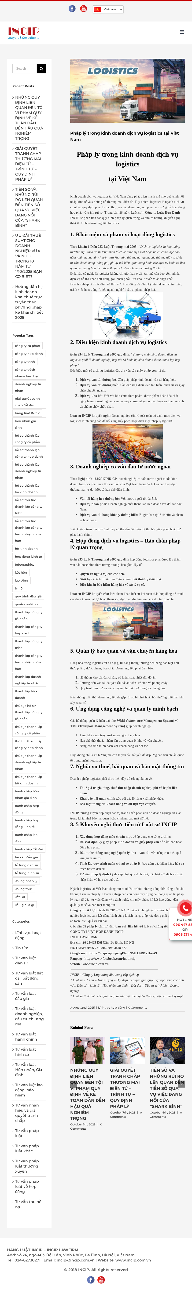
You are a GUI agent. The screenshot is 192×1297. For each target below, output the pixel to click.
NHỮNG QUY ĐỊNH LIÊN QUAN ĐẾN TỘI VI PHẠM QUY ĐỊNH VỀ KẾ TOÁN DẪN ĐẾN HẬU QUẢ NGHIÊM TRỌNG (87, 1094)
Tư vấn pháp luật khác (27, 1148)
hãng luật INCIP (27, 413)
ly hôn (20, 588)
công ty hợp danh (29, 354)
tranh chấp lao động (26, 838)
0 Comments (137, 1007)
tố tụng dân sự (26, 865)
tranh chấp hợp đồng (27, 809)
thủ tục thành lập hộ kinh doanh (28, 780)
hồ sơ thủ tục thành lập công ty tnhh (28, 506)
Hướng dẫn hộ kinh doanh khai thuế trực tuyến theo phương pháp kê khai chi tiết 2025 (29, 302)
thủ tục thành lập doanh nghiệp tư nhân (28, 762)
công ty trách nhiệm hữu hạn (27, 373)
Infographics (24, 564)
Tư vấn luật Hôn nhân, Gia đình (28, 1069)
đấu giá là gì (24, 905)
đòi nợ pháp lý (26, 881)
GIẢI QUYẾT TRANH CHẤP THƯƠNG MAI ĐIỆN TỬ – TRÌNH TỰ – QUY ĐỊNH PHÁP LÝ (125, 1088)
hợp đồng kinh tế (28, 556)
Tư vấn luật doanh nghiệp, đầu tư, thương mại (29, 1016)
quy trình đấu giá (28, 596)
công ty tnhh (25, 361)
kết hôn (21, 572)
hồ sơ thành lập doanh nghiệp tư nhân (28, 471)
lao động (21, 580)
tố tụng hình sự (27, 873)
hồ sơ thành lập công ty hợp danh (29, 453)
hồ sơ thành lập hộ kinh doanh (27, 489)
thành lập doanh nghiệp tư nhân (28, 680)
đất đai (20, 897)
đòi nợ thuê (24, 889)
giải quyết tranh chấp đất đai (27, 402)
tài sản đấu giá (26, 857)
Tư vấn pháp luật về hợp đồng (27, 1186)
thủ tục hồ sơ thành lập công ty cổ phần (28, 712)
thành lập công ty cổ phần (28, 615)
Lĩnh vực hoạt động (111, 1007)
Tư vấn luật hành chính (26, 1037)
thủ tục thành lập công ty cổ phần (28, 730)
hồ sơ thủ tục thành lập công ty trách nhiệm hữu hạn (28, 531)
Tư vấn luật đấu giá (25, 996)
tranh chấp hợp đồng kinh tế (27, 823)
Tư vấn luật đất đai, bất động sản (29, 978)
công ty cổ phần (27, 346)
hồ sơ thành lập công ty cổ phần (27, 439)
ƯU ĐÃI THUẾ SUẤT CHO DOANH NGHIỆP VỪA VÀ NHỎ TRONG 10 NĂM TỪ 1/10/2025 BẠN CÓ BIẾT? (28, 256)
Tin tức (21, 948)
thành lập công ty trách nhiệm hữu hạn (28, 662)
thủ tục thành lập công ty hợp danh (29, 744)
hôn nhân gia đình (25, 424)
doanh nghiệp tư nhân (28, 387)
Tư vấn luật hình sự (25, 1052)
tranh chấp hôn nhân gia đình (27, 794)
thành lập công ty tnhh (28, 644)
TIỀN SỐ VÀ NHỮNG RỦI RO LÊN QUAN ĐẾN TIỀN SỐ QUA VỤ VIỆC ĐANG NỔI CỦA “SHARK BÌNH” (167, 1088)
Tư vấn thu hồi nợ (28, 1204)
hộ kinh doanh (26, 548)
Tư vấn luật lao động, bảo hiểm (29, 1090)
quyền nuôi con (27, 604)
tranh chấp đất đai (29, 849)
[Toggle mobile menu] (182, 31)
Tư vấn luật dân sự (25, 960)
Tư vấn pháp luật (27, 1133)
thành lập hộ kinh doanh (29, 694)
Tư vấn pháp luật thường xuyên (27, 1166)
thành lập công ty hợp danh (28, 630)
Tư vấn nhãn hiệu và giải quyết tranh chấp (27, 1113)
